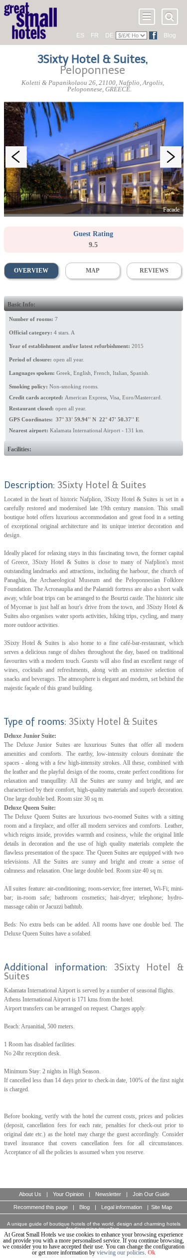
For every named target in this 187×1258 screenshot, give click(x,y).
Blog (170, 35)
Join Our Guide (151, 1194)
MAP (92, 270)
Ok (152, 1252)
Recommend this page (40, 1207)
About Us (30, 1194)
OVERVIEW (31, 270)
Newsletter (108, 1194)
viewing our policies (121, 1252)
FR (95, 35)
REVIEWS (154, 270)
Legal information (121, 1207)
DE (109, 35)
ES (80, 35)
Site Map (161, 1207)
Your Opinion (68, 1194)
